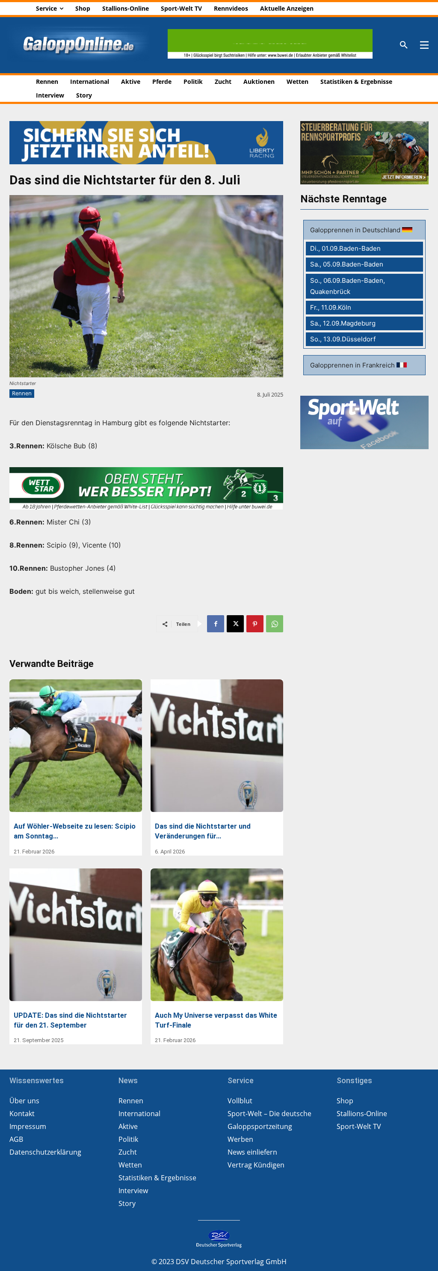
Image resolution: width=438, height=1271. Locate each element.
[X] (235, 623)
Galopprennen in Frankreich (353, 365)
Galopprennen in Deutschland (356, 230)
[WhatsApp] (274, 623)
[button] (404, 45)
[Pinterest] (254, 623)
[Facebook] (215, 623)
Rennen (22, 393)
